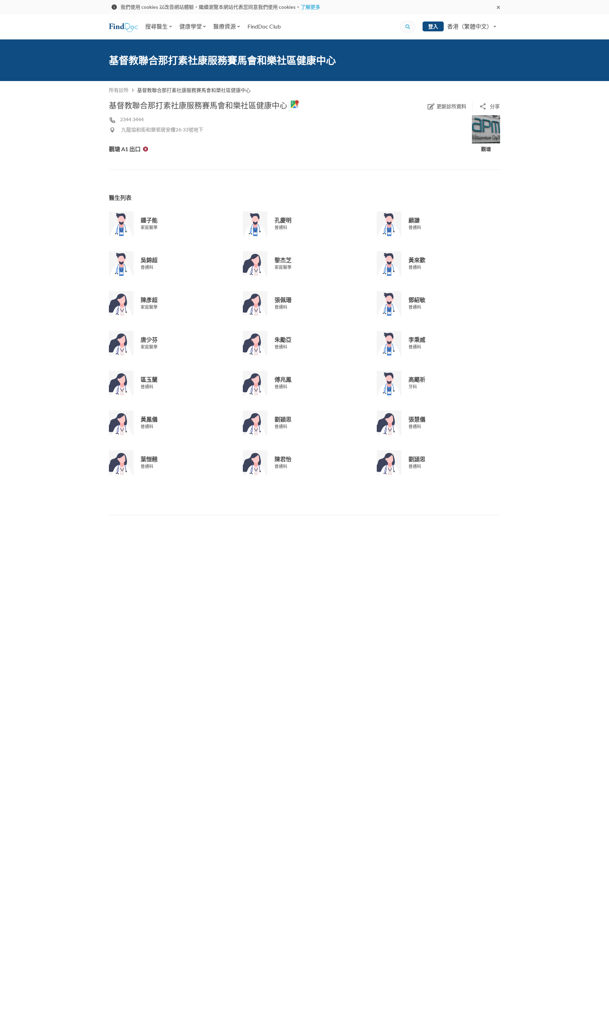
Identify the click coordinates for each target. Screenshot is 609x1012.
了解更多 (310, 7)
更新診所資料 (451, 106)
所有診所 (119, 90)
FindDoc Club (264, 26)
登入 (433, 26)
